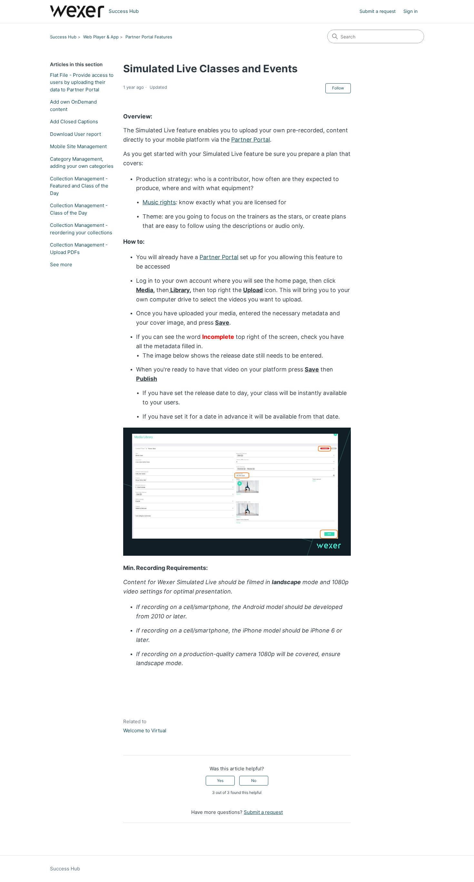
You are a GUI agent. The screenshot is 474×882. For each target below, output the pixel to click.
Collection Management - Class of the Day (79, 209)
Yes (220, 780)
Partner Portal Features (148, 36)
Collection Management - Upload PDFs (79, 248)
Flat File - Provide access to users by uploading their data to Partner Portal (82, 82)
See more (61, 264)
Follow (338, 88)
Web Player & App (101, 36)
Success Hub (63, 36)
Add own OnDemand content (73, 105)
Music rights (159, 202)
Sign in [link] (410, 11)
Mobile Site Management (78, 146)
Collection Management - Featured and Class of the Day (79, 186)
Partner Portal (250, 139)
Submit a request (378, 11)
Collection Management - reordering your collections (81, 229)
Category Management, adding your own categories (82, 162)
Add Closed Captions (74, 121)
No (253, 780)
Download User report (75, 134)
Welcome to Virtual (144, 730)
